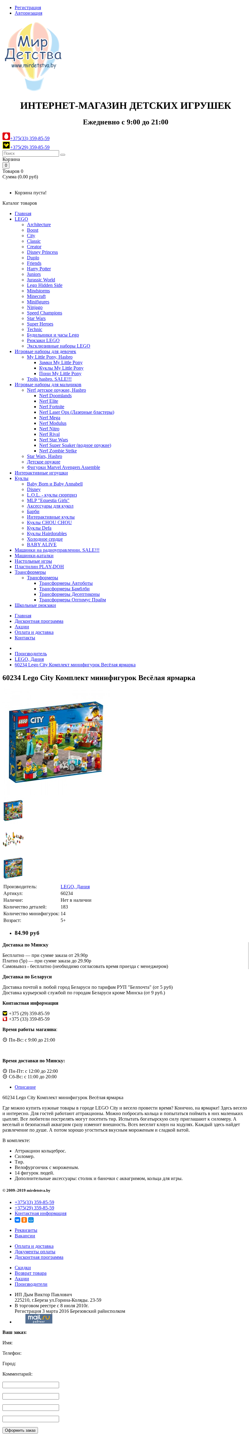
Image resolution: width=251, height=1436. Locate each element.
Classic (34, 241)
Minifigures (38, 301)
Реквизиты (26, 1230)
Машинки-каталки (34, 555)
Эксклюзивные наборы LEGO (58, 346)
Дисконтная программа (39, 621)
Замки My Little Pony (61, 362)
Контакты (25, 637)
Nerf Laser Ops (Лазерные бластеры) (76, 412)
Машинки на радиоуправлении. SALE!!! (57, 550)
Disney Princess (42, 252)
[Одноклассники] (24, 1220)
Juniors (34, 274)
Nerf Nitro (49, 428)
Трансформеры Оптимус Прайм (72, 599)
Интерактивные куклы (51, 517)
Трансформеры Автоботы (66, 583)
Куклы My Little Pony (61, 368)
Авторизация (28, 13)
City (31, 235)
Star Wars (36, 318)
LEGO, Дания (29, 659)
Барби (33, 511)
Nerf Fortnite (51, 406)
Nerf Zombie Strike (58, 450)
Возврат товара (31, 1273)
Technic (34, 329)
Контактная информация (40, 1213)
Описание (25, 1087)
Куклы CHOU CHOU (49, 522)
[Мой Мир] (31, 1220)
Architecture (39, 224)
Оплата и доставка (34, 632)
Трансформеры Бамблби (64, 588)
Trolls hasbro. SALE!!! (49, 379)
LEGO (21, 219)
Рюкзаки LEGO (43, 340)
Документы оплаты (35, 1251)
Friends (34, 263)
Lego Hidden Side (44, 285)
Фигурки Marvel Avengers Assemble (63, 467)
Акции (22, 626)
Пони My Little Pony (60, 373)
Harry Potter (39, 268)
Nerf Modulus (52, 423)
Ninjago (35, 307)
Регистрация (28, 7)
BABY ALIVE (42, 544)
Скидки (23, 1267)
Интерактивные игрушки (41, 472)
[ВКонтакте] (17, 1220)
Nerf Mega (49, 417)
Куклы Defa (39, 528)
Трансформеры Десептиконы (69, 594)
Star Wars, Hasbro (44, 456)
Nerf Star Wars (53, 439)
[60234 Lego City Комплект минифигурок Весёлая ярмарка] (56, 793)
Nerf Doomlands (55, 395)
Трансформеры (30, 572)
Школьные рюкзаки (35, 605)
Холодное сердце (45, 539)
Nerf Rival (49, 434)
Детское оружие (43, 461)
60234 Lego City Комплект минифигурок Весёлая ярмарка (75, 664)
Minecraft (36, 296)
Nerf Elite (48, 401)
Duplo (33, 257)
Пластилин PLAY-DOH (39, 566)
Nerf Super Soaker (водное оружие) (75, 445)
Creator (34, 246)
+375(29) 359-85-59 (30, 147)
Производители (31, 1284)
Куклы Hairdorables (47, 533)
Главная (23, 213)
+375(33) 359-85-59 (30, 138)
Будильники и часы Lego (53, 334)
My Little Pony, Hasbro (50, 357)
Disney (34, 489)
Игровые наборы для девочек (45, 351)
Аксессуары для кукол (50, 506)
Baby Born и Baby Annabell (55, 483)
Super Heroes (40, 323)
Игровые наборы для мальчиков (48, 384)
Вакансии (25, 1235)
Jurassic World (41, 279)
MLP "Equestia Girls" (48, 500)
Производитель (31, 653)
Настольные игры (33, 561)
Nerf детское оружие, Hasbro (56, 390)
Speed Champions (44, 312)
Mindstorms (38, 290)
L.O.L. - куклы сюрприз (52, 494)
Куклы (21, 478)
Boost (32, 230)
